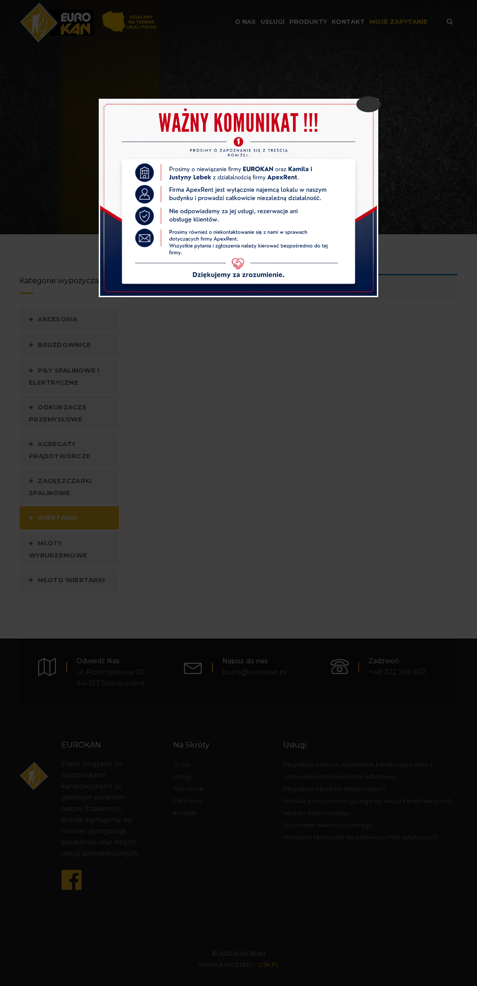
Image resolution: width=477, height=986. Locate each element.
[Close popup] (368, 104)
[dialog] (238, 198)
